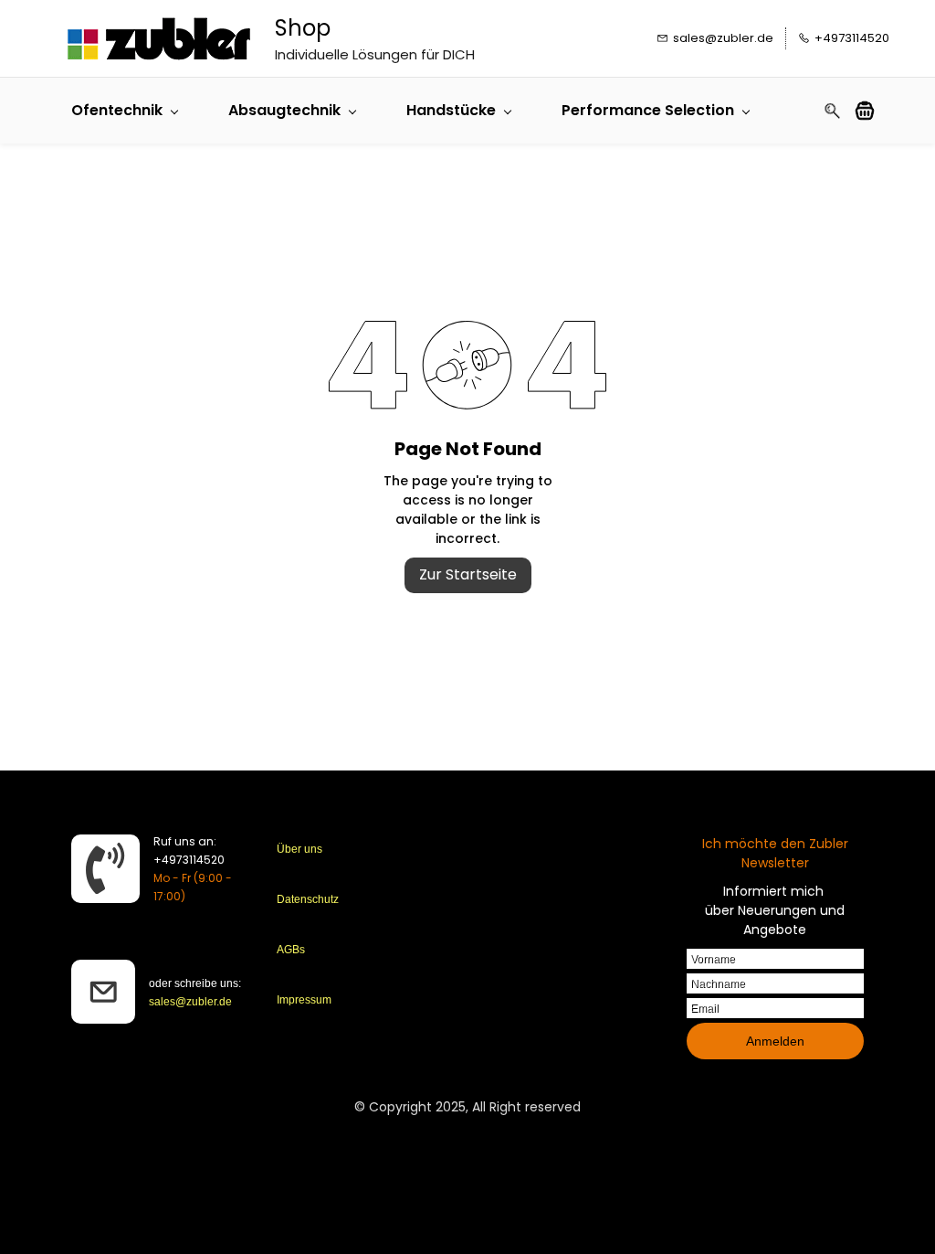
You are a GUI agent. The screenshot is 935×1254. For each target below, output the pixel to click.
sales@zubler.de (190, 1001)
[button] (871, 111)
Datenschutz (308, 899)
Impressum (304, 1000)
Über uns (299, 849)
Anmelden (775, 1041)
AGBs (291, 949)
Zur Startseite (468, 574)
